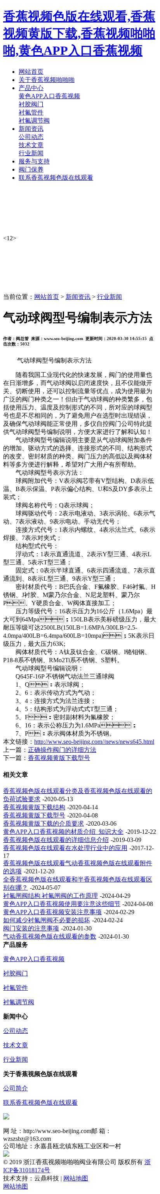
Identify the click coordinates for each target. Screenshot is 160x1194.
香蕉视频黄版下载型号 (59, 758)
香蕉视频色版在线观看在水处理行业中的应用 (65, 848)
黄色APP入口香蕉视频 (49, 96)
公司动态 (31, 137)
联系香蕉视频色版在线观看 (40, 1102)
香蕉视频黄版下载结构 (34, 807)
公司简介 (15, 1088)
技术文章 (31, 145)
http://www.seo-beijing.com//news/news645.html (94, 741)
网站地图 (75, 1178)
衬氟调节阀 (34, 120)
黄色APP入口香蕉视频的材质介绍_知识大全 (63, 831)
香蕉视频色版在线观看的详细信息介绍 (56, 839)
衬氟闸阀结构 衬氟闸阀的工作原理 (50, 895)
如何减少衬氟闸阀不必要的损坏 (46, 920)
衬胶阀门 (31, 104)
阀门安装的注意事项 (31, 928)
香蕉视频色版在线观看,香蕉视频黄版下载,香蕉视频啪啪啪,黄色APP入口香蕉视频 (79, 33)
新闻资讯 (78, 296)
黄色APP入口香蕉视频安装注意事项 (52, 912)
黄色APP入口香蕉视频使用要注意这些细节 (61, 904)
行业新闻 (31, 153)
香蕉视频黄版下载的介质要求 (43, 823)
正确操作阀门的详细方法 (62, 749)
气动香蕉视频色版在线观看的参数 (49, 936)
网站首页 (46, 296)
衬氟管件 (31, 112)
